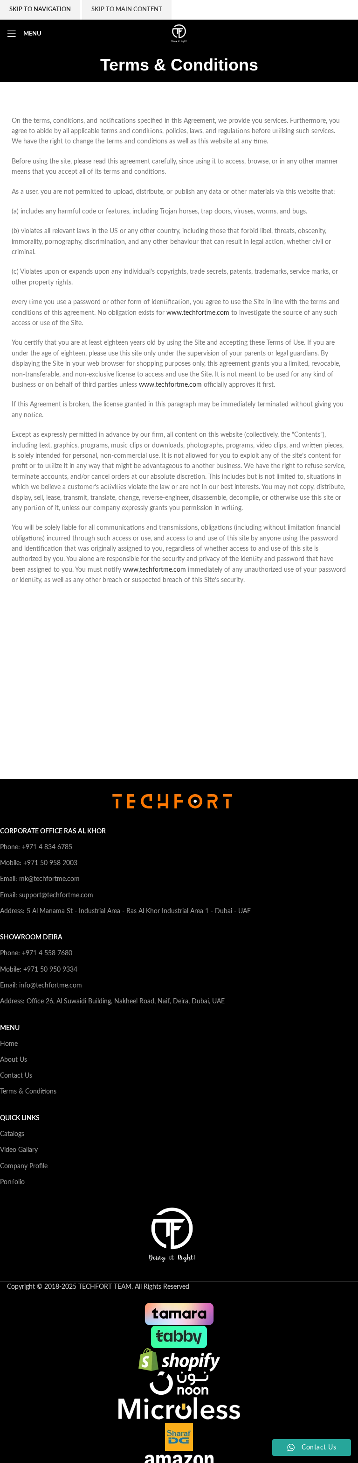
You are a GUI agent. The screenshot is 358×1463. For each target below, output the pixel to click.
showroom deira (31, 937)
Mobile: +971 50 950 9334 (38, 969)
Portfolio (12, 1182)
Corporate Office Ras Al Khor (53, 831)
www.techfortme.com (198, 313)
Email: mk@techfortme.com (40, 879)
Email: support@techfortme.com (46, 895)
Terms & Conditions (28, 1091)
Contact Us (16, 1075)
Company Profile (24, 1166)
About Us (13, 1060)
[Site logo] (179, 33)
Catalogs (12, 1134)
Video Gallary (19, 1150)
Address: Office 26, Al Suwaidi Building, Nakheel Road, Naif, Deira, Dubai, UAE (112, 1001)
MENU (10, 1028)
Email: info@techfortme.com (41, 985)
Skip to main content (126, 10)
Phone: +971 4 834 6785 (36, 847)
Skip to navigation (40, 10)
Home (9, 1044)
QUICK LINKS (20, 1118)
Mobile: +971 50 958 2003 (38, 863)
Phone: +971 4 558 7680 (36, 953)
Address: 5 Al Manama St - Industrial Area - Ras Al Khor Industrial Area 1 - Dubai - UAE (125, 911)
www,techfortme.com (154, 570)
